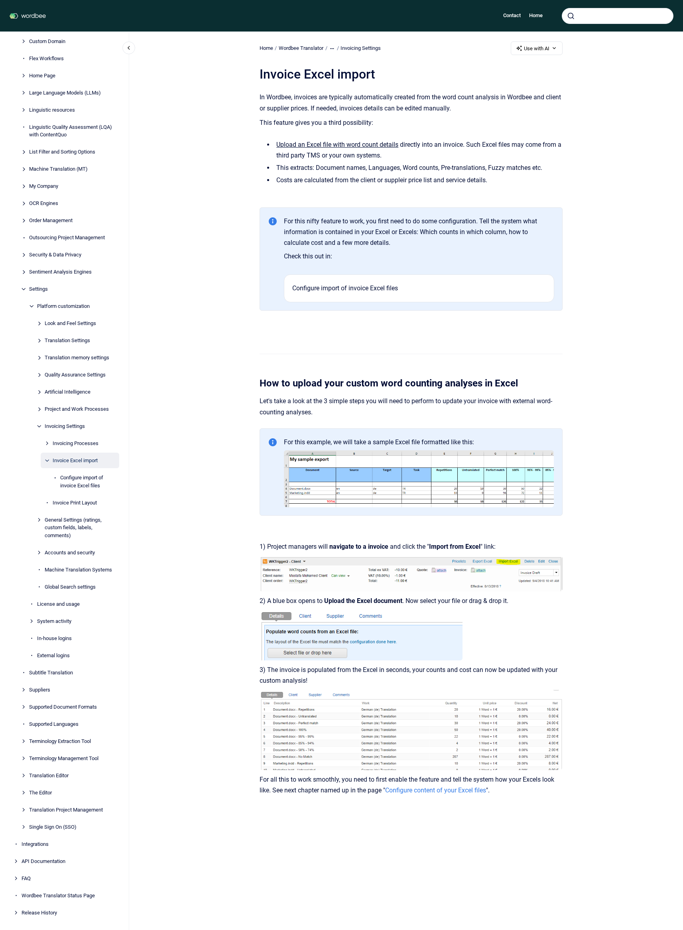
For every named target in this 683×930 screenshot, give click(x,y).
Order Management (51, 220)
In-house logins (54, 638)
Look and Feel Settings (70, 323)
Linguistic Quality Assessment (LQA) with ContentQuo (70, 131)
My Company (43, 186)
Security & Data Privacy (55, 255)
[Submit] (571, 16)
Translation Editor (49, 775)
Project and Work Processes (77, 409)
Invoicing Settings (65, 426)
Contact (512, 15)
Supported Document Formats (63, 706)
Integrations (35, 844)
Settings (38, 289)
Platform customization (63, 306)
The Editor (40, 792)
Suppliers (39, 689)
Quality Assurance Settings (75, 375)
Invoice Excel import (75, 460)
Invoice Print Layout (75, 502)
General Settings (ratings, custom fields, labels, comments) (73, 527)
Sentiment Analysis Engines (60, 272)
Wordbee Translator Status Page (58, 895)
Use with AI (536, 48)
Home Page (42, 75)
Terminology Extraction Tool (60, 741)
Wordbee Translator (301, 48)
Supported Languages (54, 724)
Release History (39, 912)
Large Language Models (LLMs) (65, 92)
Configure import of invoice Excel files (81, 482)
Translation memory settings (77, 358)
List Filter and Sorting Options (62, 152)
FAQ (26, 878)
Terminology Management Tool (63, 758)
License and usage (58, 604)
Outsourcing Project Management (67, 237)
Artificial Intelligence (68, 392)
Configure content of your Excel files (435, 790)
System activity (54, 621)
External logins (53, 655)
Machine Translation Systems (78, 569)
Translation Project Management (66, 809)
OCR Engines (43, 203)
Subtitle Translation (51, 672)
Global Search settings (70, 586)
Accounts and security (70, 552)
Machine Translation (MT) (58, 169)
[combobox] (617, 16)
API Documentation (43, 861)
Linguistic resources (52, 109)
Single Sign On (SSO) (53, 827)
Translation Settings (67, 340)
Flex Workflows (46, 58)
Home (536, 15)
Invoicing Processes (75, 443)
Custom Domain (47, 41)
